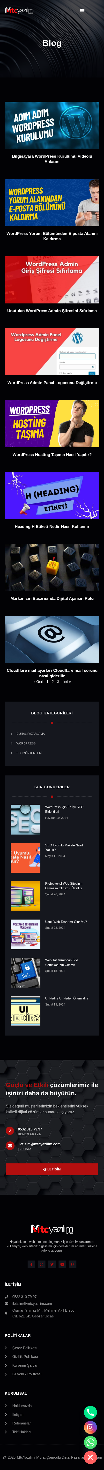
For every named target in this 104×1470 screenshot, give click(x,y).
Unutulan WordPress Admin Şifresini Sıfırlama (52, 311)
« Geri (38, 682)
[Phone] (90, 1412)
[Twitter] (52, 1264)
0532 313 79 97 (30, 1129)
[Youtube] (62, 1264)
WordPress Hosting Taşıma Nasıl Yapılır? (52, 454)
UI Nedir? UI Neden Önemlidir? (66, 998)
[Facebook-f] (31, 1264)
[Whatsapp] (90, 1442)
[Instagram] (41, 1264)
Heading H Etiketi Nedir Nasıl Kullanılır (52, 526)
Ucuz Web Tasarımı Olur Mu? (66, 922)
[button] (82, 10)
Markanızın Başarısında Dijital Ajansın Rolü (52, 598)
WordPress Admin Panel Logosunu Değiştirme (52, 382)
